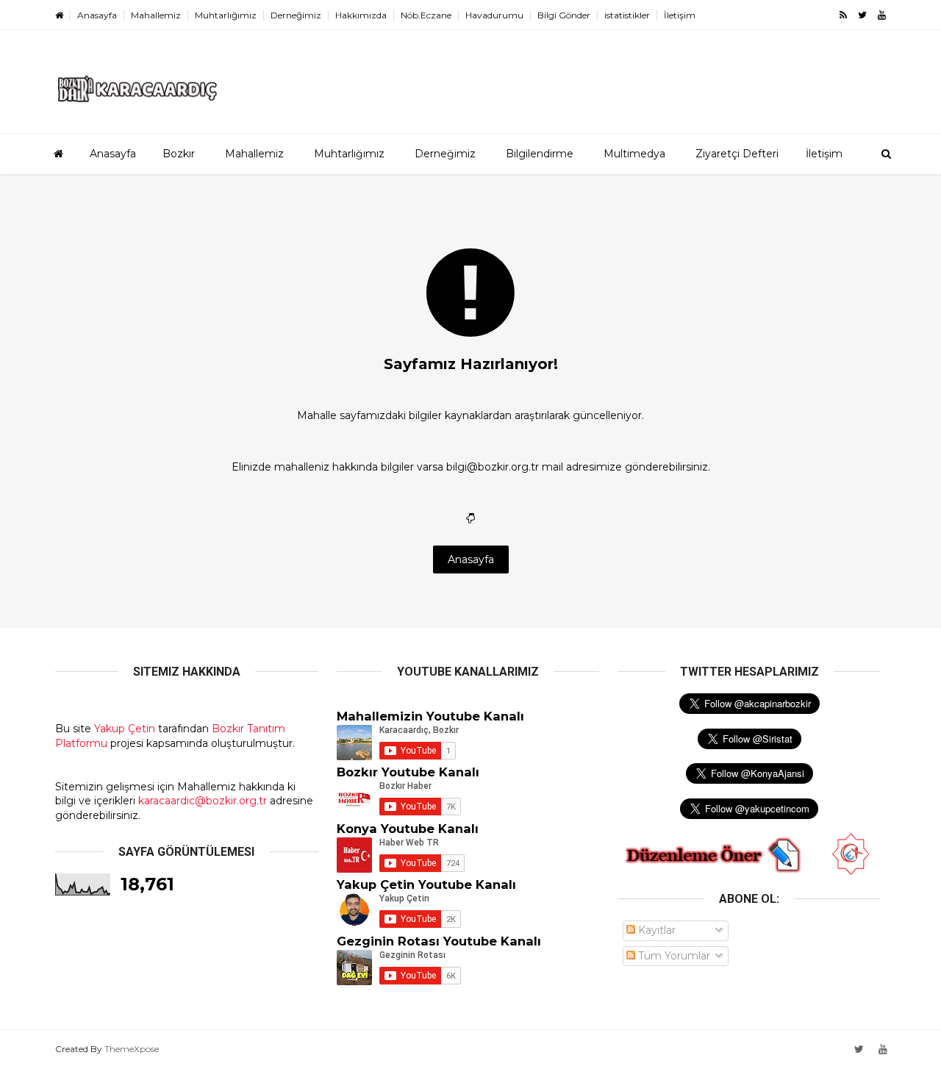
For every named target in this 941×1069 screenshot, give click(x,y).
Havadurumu (494, 15)
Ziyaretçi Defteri (737, 153)
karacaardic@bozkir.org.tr (202, 800)
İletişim (679, 15)
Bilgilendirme (539, 153)
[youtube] (882, 15)
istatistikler (627, 15)
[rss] (843, 15)
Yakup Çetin (124, 728)
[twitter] (862, 15)
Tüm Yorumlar (672, 955)
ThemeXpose (131, 1048)
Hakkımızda (361, 15)
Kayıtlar (655, 930)
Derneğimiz (296, 15)
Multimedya (634, 153)
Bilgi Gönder (563, 15)
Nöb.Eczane (426, 15)
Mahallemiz (156, 15)
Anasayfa (97, 15)
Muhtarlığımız (226, 15)
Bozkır (178, 153)
